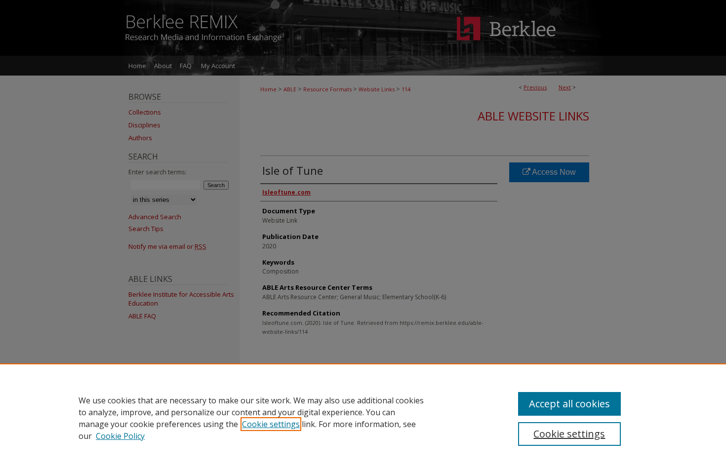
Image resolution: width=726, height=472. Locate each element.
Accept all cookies (569, 403)
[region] (363, 417)
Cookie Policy (120, 436)
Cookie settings (271, 424)
